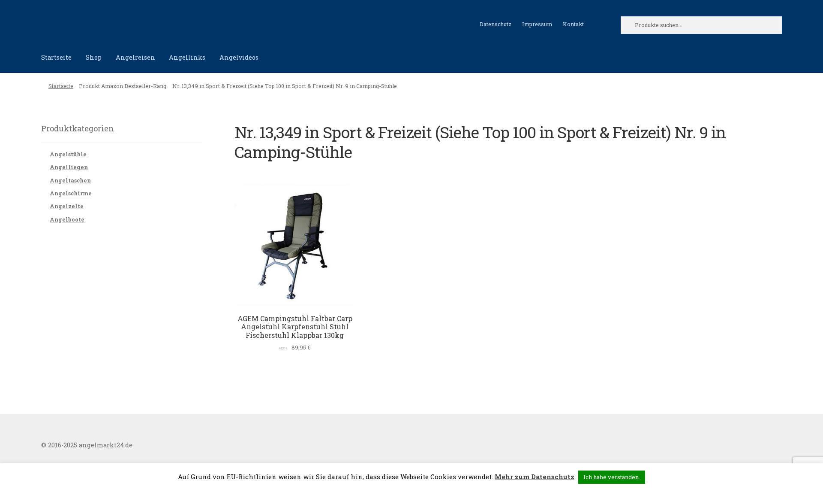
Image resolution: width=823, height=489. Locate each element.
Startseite (56, 57)
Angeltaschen (70, 180)
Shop (94, 57)
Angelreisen (135, 57)
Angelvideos (238, 57)
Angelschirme (71, 193)
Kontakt (573, 24)
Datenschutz (495, 24)
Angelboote (67, 219)
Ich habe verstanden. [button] (611, 477)
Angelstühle (68, 154)
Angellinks (187, 57)
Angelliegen (69, 167)
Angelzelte (67, 206)
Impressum (537, 24)
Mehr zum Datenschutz (534, 476)
